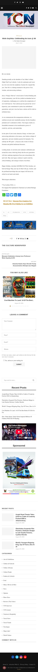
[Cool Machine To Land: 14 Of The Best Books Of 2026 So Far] (19, 287)
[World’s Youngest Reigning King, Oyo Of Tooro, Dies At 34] (8, 545)
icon (24, 212)
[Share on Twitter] (18, 238)
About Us (5, 664)
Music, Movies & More (9, 585)
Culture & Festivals (8, 563)
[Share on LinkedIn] (23, 238)
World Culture (7, 635)
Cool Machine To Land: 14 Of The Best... (19, 300)
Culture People (7, 572)
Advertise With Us (14, 664)
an (8, 212)
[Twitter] (17, 2)
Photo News (6, 597)
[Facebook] (14, 2)
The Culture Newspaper (19, 41)
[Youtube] (23, 2)
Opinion (5, 593)
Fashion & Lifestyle (8, 576)
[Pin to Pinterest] (21, 238)
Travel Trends (7, 622)
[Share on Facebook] (16, 238)
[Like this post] (13, 238)
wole (4, 215)
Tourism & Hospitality (9, 614)
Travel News (6, 618)
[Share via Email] (27, 238)
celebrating (16, 212)
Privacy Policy (24, 664)
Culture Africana (8, 568)
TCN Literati (19, 35)
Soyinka (31, 212)
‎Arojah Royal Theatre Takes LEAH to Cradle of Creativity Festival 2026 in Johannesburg (18, 395)
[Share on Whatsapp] (25, 238)
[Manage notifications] (4, 667)
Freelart (19, 669)
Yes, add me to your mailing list (14, 360)
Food (4, 580)
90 (3, 212)
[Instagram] (20, 2)
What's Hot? (6, 631)
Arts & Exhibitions (8, 559)
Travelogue (6, 627)
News (4, 589)
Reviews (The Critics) (9, 601)
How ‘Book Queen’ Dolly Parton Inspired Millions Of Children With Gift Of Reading (17, 417)
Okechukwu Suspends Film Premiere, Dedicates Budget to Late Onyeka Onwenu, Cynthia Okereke (18, 401)
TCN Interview (7, 606)
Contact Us (32, 664)
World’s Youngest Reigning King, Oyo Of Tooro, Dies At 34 (18, 406)
